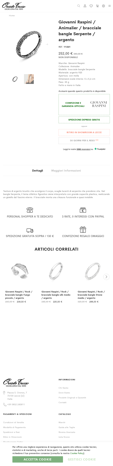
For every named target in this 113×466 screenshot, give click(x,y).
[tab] (37, 170)
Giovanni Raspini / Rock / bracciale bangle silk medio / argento (55, 294)
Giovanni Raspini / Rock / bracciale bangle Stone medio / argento (91, 294)
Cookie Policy (77, 453)
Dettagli (37, 170)
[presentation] (46, 44)
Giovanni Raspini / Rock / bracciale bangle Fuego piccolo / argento (18, 294)
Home (12, 15)
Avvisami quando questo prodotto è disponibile (82, 91)
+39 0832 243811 (16, 404)
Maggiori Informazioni (66, 170)
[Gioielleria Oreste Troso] (29, 6)
